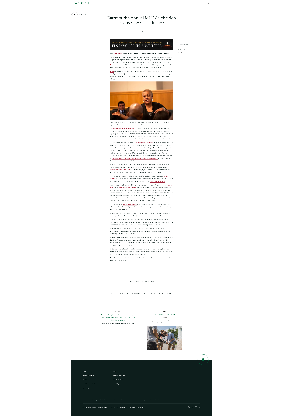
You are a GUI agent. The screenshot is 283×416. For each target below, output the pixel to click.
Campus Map (86, 388)
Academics (107, 3)
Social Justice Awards (130, 204)
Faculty (145, 293)
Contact (84, 371)
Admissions (97, 3)
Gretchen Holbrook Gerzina (127, 188)
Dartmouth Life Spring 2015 (130, 293)
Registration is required (157, 181)
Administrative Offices (88, 375)
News (134, 3)
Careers (114, 371)
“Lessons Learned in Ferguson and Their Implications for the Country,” (135, 158)
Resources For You (196, 3)
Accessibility (116, 384)
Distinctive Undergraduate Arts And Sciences (125, 400)
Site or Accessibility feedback (136, 407)
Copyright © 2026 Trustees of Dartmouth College (95, 407)
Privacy (113, 407)
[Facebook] (189, 407)
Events (137, 281)
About (127, 3)
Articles (141, 13)
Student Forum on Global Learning (121, 170)
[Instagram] (196, 407)
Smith (112, 71)
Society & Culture (148, 281)
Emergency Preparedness (119, 375)
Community (114, 293)
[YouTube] (199, 407)
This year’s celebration (117, 65)
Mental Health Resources (119, 379)
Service (154, 293)
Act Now (151, 384)
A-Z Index (122, 407)
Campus (129, 281)
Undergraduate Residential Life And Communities (153, 400)
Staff (161, 293)
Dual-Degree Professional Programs (101, 400)
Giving (141, 3)
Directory (85, 379)
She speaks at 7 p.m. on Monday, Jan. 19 (123, 129)
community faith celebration (144, 143)
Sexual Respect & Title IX (89, 384)
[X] (192, 407)
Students (169, 293)
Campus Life (118, 3)
